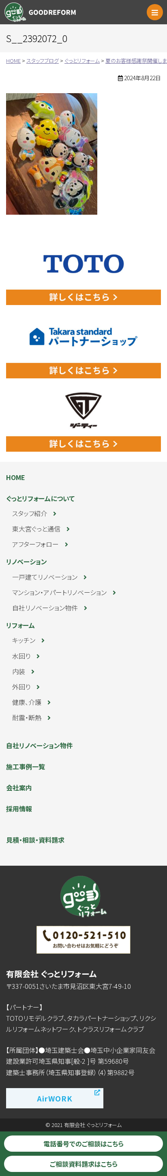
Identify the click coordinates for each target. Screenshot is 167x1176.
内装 (18, 671)
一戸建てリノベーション (44, 577)
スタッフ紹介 (29, 513)
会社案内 (19, 787)
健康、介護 (26, 702)
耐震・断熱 (26, 717)
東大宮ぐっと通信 (36, 529)
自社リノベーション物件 (45, 608)
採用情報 (19, 808)
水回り (21, 656)
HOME (15, 477)
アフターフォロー (35, 544)
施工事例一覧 (25, 766)
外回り (21, 687)
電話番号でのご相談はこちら (83, 1143)
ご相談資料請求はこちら (84, 1164)
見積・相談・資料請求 (35, 840)
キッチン (23, 640)
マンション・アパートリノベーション (59, 592)
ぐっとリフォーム (42, 12)
